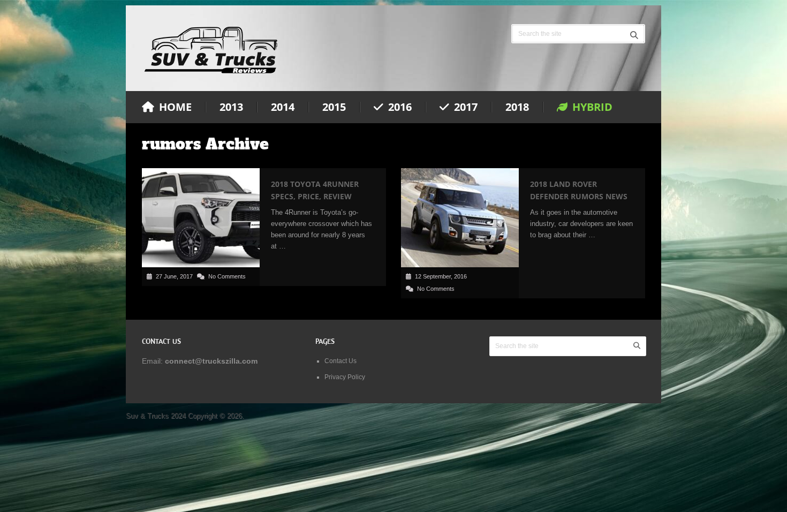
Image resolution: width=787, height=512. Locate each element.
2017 (464, 107)
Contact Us (340, 361)
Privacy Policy (344, 377)
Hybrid (591, 107)
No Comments (227, 276)
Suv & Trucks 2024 (156, 416)
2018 (517, 107)
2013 (231, 107)
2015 (334, 107)
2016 (398, 107)
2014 (282, 107)
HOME (174, 107)
